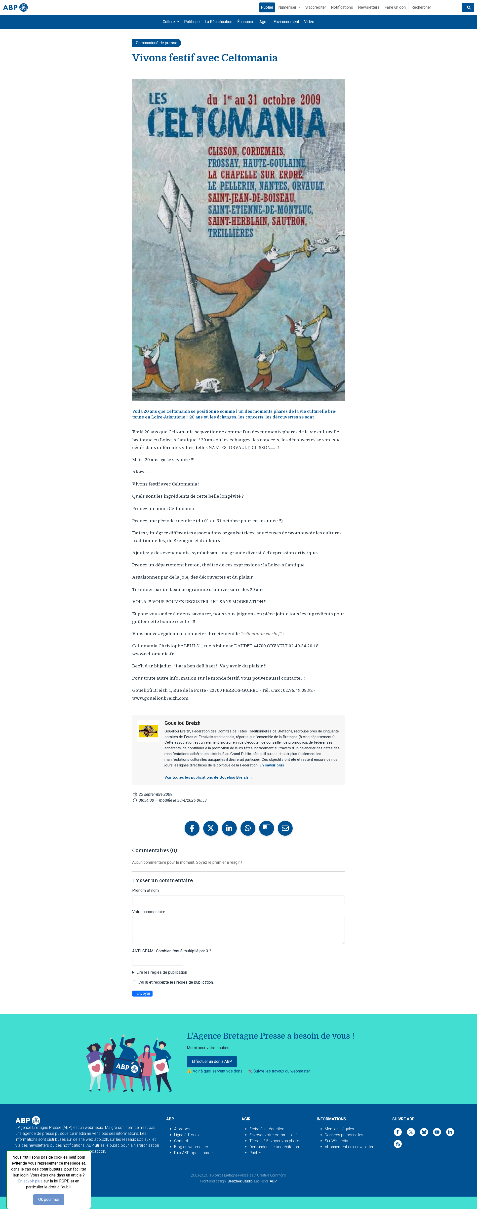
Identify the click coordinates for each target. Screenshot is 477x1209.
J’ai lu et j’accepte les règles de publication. (176, 982)
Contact (181, 1141)
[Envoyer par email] (285, 828)
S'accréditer (315, 7)
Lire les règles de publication (161, 972)
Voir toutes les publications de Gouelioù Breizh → (208, 777)
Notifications (342, 7)
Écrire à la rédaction (266, 1129)
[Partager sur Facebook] (192, 828)
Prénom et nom (145, 890)
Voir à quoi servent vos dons (218, 1071)
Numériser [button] (287, 7)
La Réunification (218, 21)
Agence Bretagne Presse (230, 1175)
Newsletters (369, 7)
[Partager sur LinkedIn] (229, 828)
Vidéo (309, 21)
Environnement (286, 21)
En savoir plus (30, 1181)
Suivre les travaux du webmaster (281, 1071)
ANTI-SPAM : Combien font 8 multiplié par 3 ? (171, 951)
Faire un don (395, 7)
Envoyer (143, 993)
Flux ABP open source (193, 1152)
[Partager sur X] (210, 828)
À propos (182, 1129)
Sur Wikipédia (336, 1141)
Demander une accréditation (274, 1146)
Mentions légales (339, 1129)
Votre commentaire (148, 911)
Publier (267, 7)
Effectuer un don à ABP (212, 1061)
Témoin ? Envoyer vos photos (275, 1141)
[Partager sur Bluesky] (266, 828)
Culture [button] (169, 21)
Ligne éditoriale (187, 1135)
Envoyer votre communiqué (273, 1135)
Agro (263, 21)
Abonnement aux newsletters (350, 1146)
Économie (245, 21)
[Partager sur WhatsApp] (247, 828)
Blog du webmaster (191, 1146)
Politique (192, 21)
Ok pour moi (48, 1199)
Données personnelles (344, 1135)
